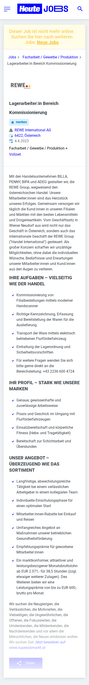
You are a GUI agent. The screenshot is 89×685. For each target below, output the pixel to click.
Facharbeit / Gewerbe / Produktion (50, 57)
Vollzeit (15, 154)
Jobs (12, 57)
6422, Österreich (28, 135)
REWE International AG (33, 130)
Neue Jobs (48, 42)
